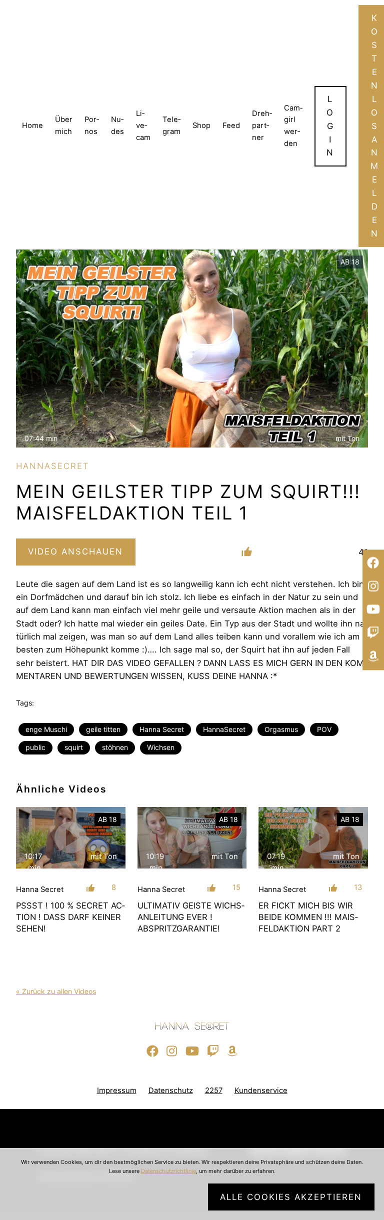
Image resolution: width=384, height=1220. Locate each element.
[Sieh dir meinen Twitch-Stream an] (373, 633)
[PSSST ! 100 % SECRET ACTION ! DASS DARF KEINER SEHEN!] (71, 837)
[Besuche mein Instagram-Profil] (373, 586)
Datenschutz (170, 1090)
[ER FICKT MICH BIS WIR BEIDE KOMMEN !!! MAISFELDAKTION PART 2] (313, 837)
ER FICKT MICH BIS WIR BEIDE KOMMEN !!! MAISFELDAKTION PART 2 (308, 917)
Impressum (116, 1090)
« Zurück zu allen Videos (56, 991)
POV (324, 729)
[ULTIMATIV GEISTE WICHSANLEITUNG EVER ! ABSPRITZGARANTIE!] (192, 837)
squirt (73, 747)
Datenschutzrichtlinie (168, 1171)
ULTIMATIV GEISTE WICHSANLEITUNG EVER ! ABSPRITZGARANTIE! (191, 917)
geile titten (103, 729)
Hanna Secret (162, 729)
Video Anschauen (75, 551)
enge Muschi (46, 729)
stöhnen (115, 747)
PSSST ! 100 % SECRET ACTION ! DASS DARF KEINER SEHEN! (70, 917)
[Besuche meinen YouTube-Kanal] (373, 610)
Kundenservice (261, 1090)
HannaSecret (224, 729)
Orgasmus (281, 729)
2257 (213, 1090)
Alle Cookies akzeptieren (291, 1197)
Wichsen (160, 747)
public (36, 747)
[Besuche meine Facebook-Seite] (373, 563)
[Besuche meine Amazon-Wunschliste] (373, 656)
